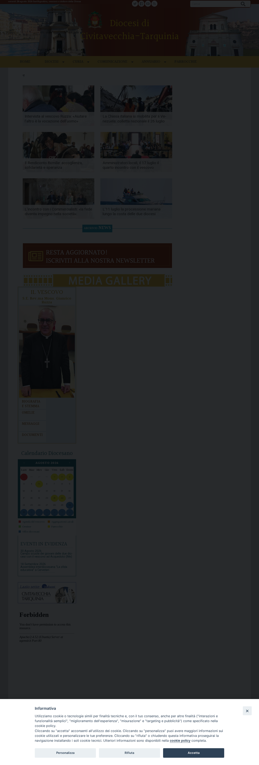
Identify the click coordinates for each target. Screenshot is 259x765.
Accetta (194, 753)
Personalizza (65, 753)
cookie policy (180, 740)
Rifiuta (129, 753)
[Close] (247, 710)
